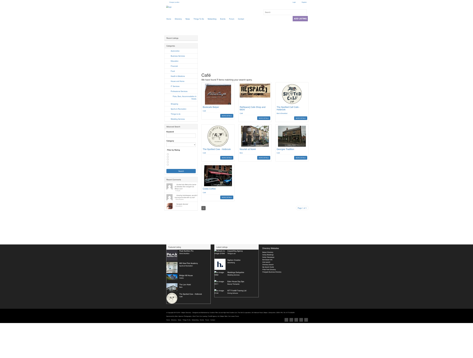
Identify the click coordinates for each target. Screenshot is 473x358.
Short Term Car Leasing (200, 316)
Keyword (170, 131)
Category (170, 141)
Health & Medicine (178, 76)
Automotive (175, 51)
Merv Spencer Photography (183, 316)
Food (173, 71)
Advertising (231, 262)
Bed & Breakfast (282, 113)
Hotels (181, 278)
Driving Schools (232, 293)
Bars (241, 153)
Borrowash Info (267, 259)
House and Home (177, 81)
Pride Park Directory (269, 269)
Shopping (174, 104)
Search (181, 171)
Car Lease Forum (233, 316)
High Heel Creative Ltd (230, 312)
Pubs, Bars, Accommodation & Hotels (184, 97)
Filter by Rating (173, 150)
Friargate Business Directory (271, 272)
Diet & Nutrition (184, 253)
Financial (174, 66)
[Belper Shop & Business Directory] (200, 7)
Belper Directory (267, 252)
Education (174, 61)
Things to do (175, 114)
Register (304, 2)
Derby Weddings (268, 255)
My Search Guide (268, 267)
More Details (227, 116)
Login (294, 2)
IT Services (175, 86)
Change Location (174, 2)
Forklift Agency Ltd (213, 316)
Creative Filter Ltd (215, 312)
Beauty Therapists (233, 284)
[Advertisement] (255, 52)
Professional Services (179, 91)
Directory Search (268, 264)
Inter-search (266, 262)
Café (204, 111)
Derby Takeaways (268, 257)
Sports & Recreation (178, 109)
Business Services (178, 56)
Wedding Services (178, 119)
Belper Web (223, 316)
